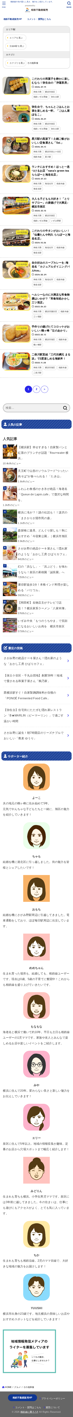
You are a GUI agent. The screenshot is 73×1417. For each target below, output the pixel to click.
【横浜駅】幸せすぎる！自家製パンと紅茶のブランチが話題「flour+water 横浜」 (43, 453)
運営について (53, 1407)
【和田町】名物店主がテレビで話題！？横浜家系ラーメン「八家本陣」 (42, 605)
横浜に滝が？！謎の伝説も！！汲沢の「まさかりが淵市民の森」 (42, 515)
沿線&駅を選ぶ (17, 46)
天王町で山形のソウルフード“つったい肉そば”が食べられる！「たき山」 (43, 473)
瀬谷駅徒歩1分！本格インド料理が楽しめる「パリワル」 (43, 587)
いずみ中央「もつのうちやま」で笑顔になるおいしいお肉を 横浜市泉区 (42, 623)
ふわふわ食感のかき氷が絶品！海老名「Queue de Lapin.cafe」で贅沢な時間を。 (43, 494)
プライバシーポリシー (53, 1398)
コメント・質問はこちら (39, 19)
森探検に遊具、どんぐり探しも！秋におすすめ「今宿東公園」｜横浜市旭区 (42, 533)
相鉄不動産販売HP (13, 19)
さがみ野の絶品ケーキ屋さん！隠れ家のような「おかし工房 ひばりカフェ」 (43, 551)
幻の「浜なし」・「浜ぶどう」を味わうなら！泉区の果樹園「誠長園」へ (42, 569)
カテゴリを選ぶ (17, 63)
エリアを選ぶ (16, 38)
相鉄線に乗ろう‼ (29, 1412)
